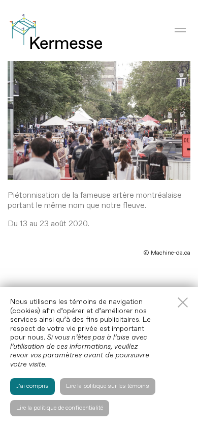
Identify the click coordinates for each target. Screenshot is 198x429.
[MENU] (180, 30)
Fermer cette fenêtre (183, 302)
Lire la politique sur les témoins (107, 386)
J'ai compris (32, 386)
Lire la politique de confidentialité (59, 408)
